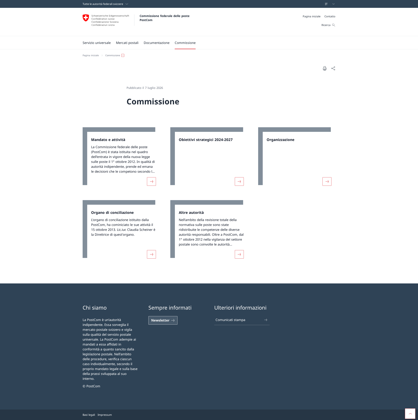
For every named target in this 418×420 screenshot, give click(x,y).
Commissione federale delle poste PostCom (165, 18)
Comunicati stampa (230, 320)
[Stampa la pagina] (324, 68)
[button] (96, 42)
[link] (121, 158)
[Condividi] (333, 68)
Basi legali (89, 415)
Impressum (105, 415)
